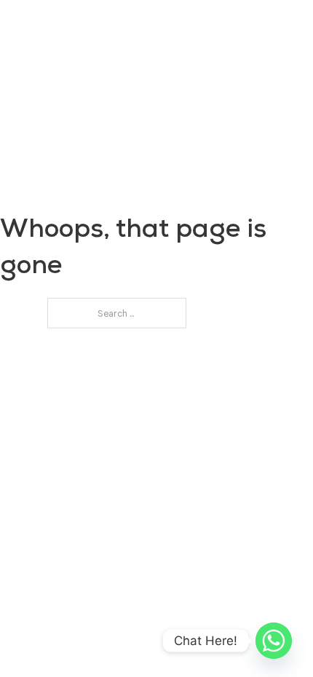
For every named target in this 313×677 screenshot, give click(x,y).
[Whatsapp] (273, 641)
